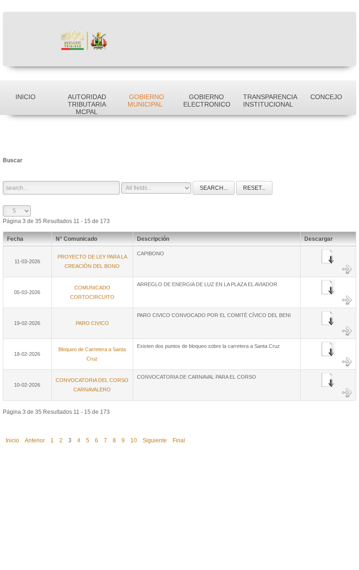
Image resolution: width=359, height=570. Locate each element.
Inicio (12, 440)
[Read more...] (347, 269)
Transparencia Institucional (269, 100)
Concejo (326, 97)
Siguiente (155, 440)
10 (133, 440)
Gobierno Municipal (146, 100)
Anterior (35, 440)
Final (178, 440)
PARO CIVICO (92, 323)
